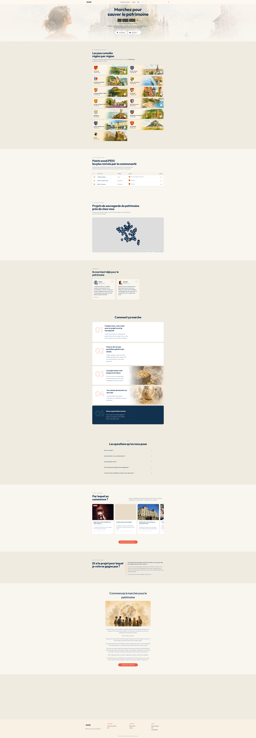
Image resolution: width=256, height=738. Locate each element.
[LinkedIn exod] (134, 710)
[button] (127, 227)
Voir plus (96, 297)
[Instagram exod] (121, 710)
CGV (152, 727)
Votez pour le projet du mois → (128, 542)
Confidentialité (154, 729)
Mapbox (150, 251)
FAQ (138, 2)
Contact (131, 727)
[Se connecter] (168, 2)
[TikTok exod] (125, 710)
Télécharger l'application (128, 664)
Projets (133, 2)
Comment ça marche (125, 2)
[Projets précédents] (92, 520)
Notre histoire (132, 726)
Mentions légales (155, 726)
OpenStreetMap (156, 251)
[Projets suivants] (163, 520)
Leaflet (147, 251)
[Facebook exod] (130, 710)
